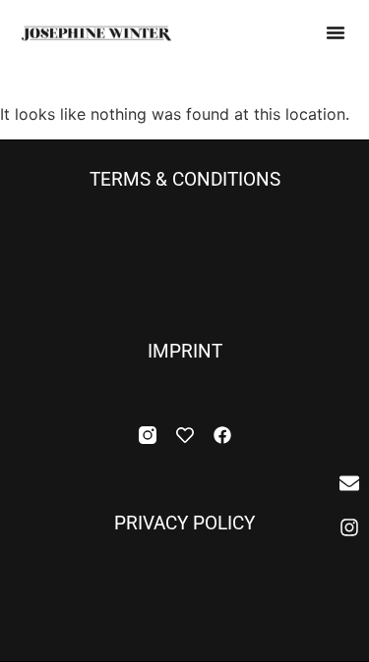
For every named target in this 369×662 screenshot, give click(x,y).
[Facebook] (222, 435)
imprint (185, 351)
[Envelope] (349, 483)
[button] (335, 32)
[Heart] (185, 435)
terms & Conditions (185, 180)
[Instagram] (349, 527)
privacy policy (184, 523)
